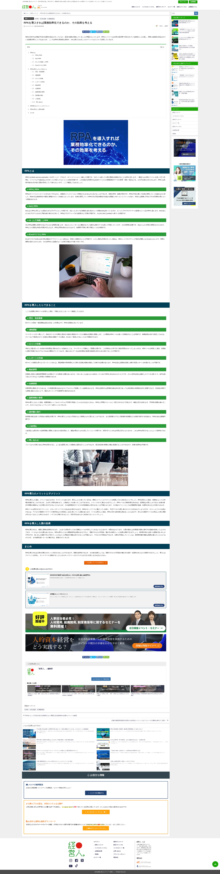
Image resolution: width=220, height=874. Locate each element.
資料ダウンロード (161, 6)
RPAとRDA (37, 55)
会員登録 (193, 1)
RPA (37, 18)
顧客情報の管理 (38, 92)
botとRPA (36, 58)
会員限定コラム (193, 6)
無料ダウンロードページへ (97, 828)
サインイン (183, 1)
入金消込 (36, 98)
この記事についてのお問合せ (95, 562)
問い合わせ (37, 102)
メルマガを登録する (97, 793)
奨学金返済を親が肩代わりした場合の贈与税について (187, 21)
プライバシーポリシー (119, 854)
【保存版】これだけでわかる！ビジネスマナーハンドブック (187, 76)
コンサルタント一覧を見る (101, 679)
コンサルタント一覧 (118, 847)
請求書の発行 (37, 95)
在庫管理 (36, 88)
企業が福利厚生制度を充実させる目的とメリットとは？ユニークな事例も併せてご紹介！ (138, 720)
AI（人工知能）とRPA (40, 62)
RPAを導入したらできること (37, 69)
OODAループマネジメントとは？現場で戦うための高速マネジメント (187, 68)
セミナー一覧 (171, 6)
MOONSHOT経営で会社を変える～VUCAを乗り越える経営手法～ (187, 101)
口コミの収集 (37, 78)
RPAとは (31, 52)
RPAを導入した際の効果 (36, 109)
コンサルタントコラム (148, 6)
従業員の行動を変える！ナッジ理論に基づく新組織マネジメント (187, 85)
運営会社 (115, 857)
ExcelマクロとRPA (39, 65)
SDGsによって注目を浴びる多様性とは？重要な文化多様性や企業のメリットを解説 (51, 715)
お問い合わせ (117, 851)
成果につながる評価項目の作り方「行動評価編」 (187, 92)
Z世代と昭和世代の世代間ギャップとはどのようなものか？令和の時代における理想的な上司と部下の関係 (187, 56)
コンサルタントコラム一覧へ (97, 812)
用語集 (174, 133)
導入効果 (44, 18)
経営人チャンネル (182, 6)
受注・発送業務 (38, 71)
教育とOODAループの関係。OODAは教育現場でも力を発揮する (187, 47)
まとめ (31, 112)
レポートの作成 (38, 81)
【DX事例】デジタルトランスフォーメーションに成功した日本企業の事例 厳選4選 (187, 31)
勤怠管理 (36, 85)
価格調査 (36, 75)
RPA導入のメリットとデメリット (39, 106)
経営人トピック (136, 6)
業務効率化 (51, 18)
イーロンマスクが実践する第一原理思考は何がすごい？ (187, 38)
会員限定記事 (175, 130)
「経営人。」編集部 (163, 25)
